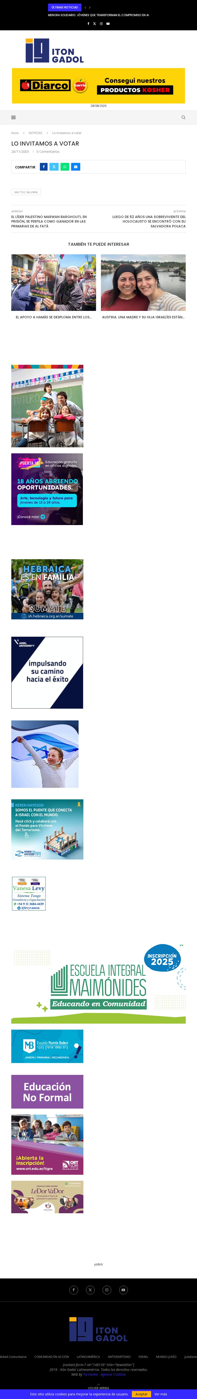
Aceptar (141, 1394)
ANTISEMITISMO (119, 1357)
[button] (85, 7)
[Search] (183, 117)
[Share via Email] (75, 167)
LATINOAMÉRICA (88, 1357)
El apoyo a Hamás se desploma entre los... (53, 317)
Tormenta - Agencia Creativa (104, 1374)
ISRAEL (143, 1357)
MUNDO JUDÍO (166, 1357)
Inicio (15, 133)
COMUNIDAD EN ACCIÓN (51, 1357)
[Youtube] (108, 23)
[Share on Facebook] (44, 167)
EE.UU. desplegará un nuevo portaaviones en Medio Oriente (93, 15)
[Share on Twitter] (54, 167)
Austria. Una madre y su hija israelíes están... (143, 317)
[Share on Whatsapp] (65, 167)
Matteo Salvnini (26, 192)
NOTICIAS (35, 133)
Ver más (160, 1394)
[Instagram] (101, 23)
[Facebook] (88, 23)
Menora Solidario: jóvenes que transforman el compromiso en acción (103, 7)
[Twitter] (94, 23)
